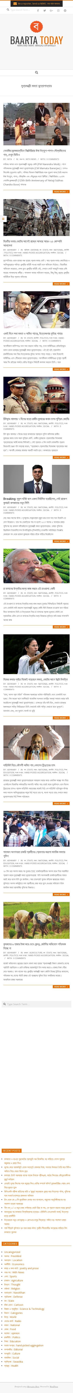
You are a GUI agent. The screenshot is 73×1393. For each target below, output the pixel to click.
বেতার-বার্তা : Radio (12, 1321)
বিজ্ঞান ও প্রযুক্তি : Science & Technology (24, 1308)
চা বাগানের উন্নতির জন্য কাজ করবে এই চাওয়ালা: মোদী (29, 588)
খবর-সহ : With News (28, 159)
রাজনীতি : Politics (41, 338)
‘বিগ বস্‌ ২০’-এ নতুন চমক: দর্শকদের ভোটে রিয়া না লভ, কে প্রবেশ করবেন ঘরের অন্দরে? (37, 1207)
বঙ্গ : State (44, 249)
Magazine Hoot (33, 1386)
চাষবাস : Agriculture (33, 952)
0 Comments (53, 159)
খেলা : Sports (10, 1276)
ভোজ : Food (10, 1329)
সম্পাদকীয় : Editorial (13, 1349)
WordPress (54, 1386)
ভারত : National (56, 249)
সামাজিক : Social (57, 252)
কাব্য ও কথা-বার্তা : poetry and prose (21, 1268)
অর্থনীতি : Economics (14, 1264)
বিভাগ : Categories (13, 1313)
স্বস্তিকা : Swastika (13, 1361)
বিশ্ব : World (10, 1317)
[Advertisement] (36, 1093)
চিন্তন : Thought (12, 1284)
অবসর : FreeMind (12, 1256)
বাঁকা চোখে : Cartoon (13, 1304)
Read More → (61, 191)
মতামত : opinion (12, 1333)
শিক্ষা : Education (12, 1341)
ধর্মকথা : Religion (12, 1288)
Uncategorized (12, 1252)
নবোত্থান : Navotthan (14, 1292)
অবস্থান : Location (13, 1260)
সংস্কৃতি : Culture (12, 1353)
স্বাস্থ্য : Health (11, 1365)
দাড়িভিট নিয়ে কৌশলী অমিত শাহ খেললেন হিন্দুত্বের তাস (29, 765)
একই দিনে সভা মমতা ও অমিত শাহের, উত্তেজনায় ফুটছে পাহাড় (33, 333)
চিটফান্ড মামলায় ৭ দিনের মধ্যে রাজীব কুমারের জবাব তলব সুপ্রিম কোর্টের (36, 419)
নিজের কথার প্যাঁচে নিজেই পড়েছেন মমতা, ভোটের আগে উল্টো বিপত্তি (35, 679)
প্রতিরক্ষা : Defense (31, 249)
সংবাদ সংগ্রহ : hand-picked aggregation (32, 252)
